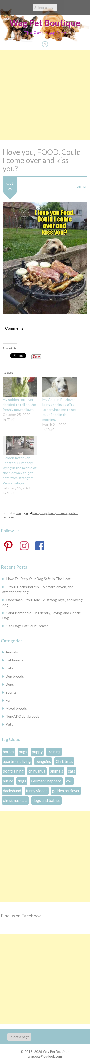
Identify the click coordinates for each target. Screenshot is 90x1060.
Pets (9, 724)
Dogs (10, 684)
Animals (12, 652)
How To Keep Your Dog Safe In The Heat (38, 578)
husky (8, 780)
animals (56, 770)
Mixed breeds (16, 708)
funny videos (37, 790)
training (54, 751)
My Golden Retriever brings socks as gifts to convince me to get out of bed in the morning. (59, 409)
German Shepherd (46, 780)
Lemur (81, 186)
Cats (9, 668)
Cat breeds (14, 660)
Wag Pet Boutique (45, 22)
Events (11, 692)
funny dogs (39, 513)
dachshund (12, 790)
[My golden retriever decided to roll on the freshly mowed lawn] (20, 387)
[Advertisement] (45, 95)
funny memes (57, 513)
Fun (18, 513)
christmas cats (15, 800)
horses (8, 751)
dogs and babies (46, 800)
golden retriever (66, 790)
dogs (22, 780)
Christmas (64, 761)
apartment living (17, 761)
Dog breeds (15, 676)
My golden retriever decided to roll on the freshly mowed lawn (19, 404)
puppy (37, 751)
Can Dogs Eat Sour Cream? (27, 626)
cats (71, 770)
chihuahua (37, 770)
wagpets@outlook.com (45, 1056)
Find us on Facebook (21, 915)
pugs (23, 751)
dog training (13, 770)
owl (69, 780)
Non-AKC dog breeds (23, 716)
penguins (43, 761)
